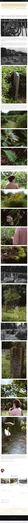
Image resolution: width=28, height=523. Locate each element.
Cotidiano (12, 14)
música (25, 510)
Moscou (22, 510)
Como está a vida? (4, 484)
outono (16, 511)
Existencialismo (2, 509)
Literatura (12, 510)
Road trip (12, 512)
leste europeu (7, 510)
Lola (14, 510)
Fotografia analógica (20, 509)
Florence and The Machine (6, 509)
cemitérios (21, 37)
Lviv (16, 510)
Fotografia (12, 509)
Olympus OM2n (9, 511)
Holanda (15, 14)
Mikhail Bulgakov (19, 510)
